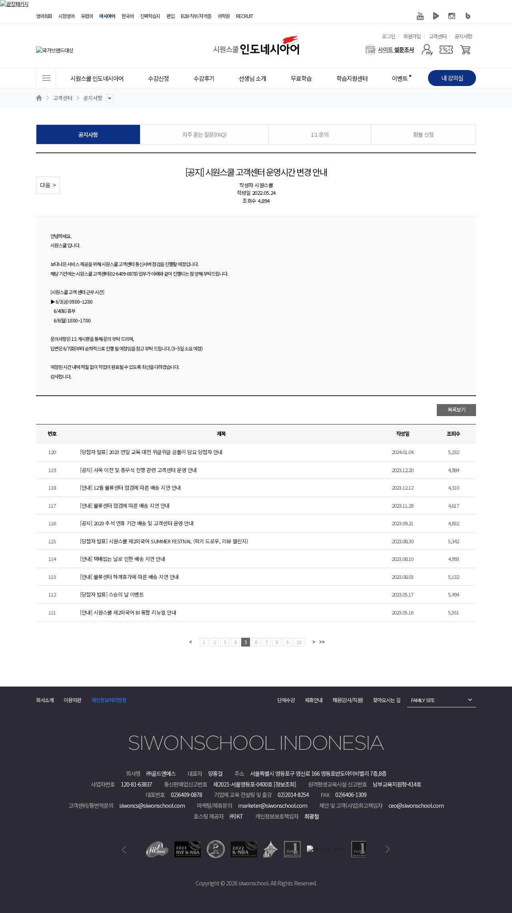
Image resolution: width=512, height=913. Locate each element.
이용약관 (72, 700)
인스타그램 (452, 16)
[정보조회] (285, 784)
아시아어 (107, 15)
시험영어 (66, 15)
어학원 (224, 15)
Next (388, 849)
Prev (124, 849)
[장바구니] (465, 50)
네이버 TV (436, 16)
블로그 (468, 16)
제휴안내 (313, 700)
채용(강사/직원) (347, 700)
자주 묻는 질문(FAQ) (204, 134)
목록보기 (456, 409)
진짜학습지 (150, 15)
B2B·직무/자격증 (196, 15)
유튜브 (420, 16)
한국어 (128, 15)
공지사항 (463, 36)
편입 (170, 15)
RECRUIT (244, 15)
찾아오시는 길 (386, 700)
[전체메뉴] (46, 78)
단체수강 (286, 700)
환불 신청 (423, 134)
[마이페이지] (427, 50)
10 (298, 642)
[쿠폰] (446, 50)
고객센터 (437, 36)
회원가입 (412, 36)
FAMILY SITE (422, 700)
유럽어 (87, 15)
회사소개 (45, 700)
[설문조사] (389, 50)
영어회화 (44, 15)
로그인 (388, 36)
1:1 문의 (319, 134)
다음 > (48, 185)
